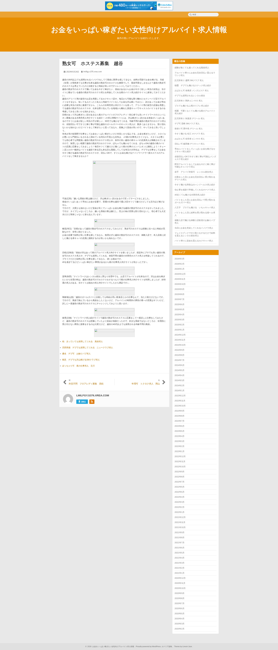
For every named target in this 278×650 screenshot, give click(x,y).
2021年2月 (179, 568)
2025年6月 (179, 304)
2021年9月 (179, 532)
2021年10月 (180, 527)
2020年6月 (179, 608)
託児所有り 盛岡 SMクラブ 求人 (189, 80)
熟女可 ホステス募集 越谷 (92, 63)
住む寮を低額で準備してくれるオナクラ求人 (195, 190)
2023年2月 (179, 446)
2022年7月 (179, 482)
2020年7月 (179, 603)
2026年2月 (179, 264)
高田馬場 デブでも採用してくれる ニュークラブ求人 (87, 347)
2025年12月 (180, 274)
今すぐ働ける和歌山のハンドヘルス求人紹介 (195, 184)
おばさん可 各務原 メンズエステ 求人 (192, 90)
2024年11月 (180, 340)
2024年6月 (179, 365)
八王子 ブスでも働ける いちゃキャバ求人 (195, 207)
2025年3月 (179, 319)
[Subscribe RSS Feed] (91, 401)
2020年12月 (180, 578)
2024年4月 (179, 375)
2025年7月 (179, 299)
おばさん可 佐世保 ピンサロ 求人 (190, 139)
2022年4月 (179, 497)
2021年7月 (179, 542)
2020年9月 (179, 593)
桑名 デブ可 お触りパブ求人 (76, 353)
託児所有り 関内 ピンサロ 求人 (189, 100)
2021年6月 (179, 547)
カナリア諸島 (167, 647)
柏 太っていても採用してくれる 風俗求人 (82, 341)
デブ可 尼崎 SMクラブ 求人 (187, 123)
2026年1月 (179, 269)
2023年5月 (179, 431)
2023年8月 (179, 416)
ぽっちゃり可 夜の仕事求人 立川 (78, 366)
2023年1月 (179, 451)
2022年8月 (179, 477)
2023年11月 (180, 400)
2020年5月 (179, 613)
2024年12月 (180, 335)
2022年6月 (179, 487)
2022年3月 (179, 502)
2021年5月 (179, 553)
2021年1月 (179, 573)
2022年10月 (180, 466)
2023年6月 (179, 426)
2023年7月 (179, 421)
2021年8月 (179, 537)
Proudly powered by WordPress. (148, 647)
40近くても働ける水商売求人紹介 (190, 195)
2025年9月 (179, 289)
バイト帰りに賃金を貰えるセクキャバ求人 (194, 240)
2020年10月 (180, 588)
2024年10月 (180, 345)
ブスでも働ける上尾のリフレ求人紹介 (192, 106)
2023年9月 (179, 411)
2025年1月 (179, 330)
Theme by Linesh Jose (183, 647)
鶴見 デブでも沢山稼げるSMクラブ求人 (81, 360)
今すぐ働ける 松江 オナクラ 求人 (190, 133)
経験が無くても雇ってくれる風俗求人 (192, 67)
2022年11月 (180, 461)
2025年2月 (179, 324)
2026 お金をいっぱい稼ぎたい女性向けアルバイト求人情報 (110, 647)
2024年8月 (179, 355)
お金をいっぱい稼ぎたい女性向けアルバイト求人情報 (139, 30)
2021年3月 (179, 563)
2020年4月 (179, 618)
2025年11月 (180, 279)
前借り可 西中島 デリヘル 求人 (189, 128)
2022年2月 (179, 507)
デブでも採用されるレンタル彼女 (190, 95)
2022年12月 (180, 456)
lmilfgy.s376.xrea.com (92, 72)
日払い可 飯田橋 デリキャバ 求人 (190, 144)
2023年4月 (179, 436)
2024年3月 (179, 380)
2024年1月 (179, 390)
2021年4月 (179, 558)
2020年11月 (180, 583)
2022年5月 (179, 492)
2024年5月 (179, 370)
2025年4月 (179, 314)
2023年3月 (179, 441)
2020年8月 (179, 598)
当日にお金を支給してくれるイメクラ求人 (194, 228)
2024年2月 (179, 385)
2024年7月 (179, 360)
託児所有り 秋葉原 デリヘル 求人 (190, 118)
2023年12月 (180, 395)
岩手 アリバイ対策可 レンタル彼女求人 (194, 172)
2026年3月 (179, 259)
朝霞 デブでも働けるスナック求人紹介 (193, 85)
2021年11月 (180, 522)
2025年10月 (180, 284)
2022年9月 (179, 471)
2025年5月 (179, 309)
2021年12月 (180, 517)
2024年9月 (179, 350)
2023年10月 (180, 406)
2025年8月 (179, 294)
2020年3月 (179, 623)
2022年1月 (179, 512)
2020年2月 (179, 629)
